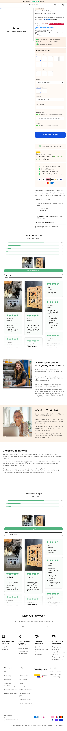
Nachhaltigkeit (8, 676)
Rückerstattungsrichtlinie (27, 690)
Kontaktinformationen (57, 727)
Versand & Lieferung (22, 685)
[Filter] (6, 276)
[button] (3, 5)
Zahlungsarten (23, 679)
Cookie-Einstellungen (10, 693)
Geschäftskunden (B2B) (24, 695)
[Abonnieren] (47, 626)
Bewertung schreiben (33, 271)
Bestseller (40, 8)
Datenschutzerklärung (11, 690)
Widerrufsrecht (37, 725)
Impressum (7, 679)
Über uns (7, 672)
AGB (56, 725)
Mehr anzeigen (32, 346)
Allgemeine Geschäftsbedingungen (11, 685)
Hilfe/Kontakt (23, 676)
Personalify (18, 725)
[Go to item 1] (27, 262)
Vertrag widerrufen (25, 699)
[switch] (38, 114)
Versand (61, 725)
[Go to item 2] (39, 262)
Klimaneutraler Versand (49, 171)
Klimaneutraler (41, 30)
